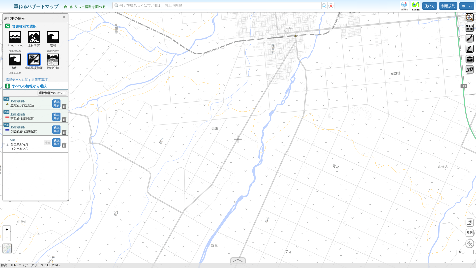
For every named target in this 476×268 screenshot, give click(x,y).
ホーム (467, 6)
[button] (6, 229)
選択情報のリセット (52, 93)
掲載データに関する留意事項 (27, 80)
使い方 (429, 6)
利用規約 (448, 6)
